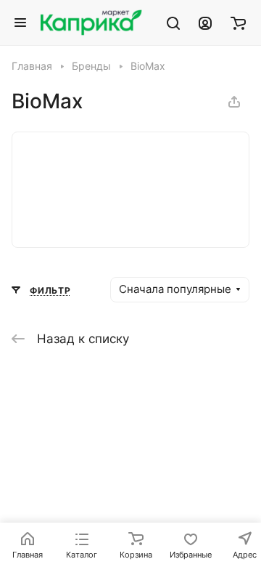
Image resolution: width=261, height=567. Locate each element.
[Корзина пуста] (238, 22)
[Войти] (205, 22)
